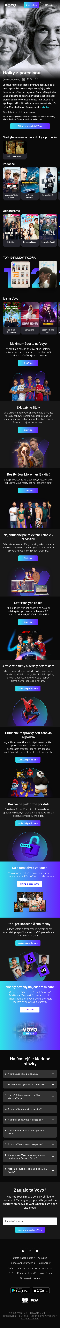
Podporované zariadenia (22, 1263)
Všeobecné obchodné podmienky (35, 1268)
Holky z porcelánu (14, 156)
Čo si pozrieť (44, 1263)
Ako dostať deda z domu (11, 196)
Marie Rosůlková (31, 116)
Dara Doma (29, 330)
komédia (7, 79)
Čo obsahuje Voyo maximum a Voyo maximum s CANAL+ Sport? (25, 1156)
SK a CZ (16, 79)
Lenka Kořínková (46, 116)
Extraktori (11, 242)
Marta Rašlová (9, 119)
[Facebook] (23, 1251)
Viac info (45, 107)
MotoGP (22, 614)
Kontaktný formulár (27, 1273)
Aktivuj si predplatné (28, 688)
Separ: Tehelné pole (48, 331)
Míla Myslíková (16, 116)
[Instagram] (30, 1251)
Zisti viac (28, 430)
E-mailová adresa (14, 1221)
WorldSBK (44, 614)
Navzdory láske (29, 242)
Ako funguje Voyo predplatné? (21, 1074)
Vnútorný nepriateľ (29, 196)
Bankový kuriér (48, 195)
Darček (11, 1268)
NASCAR (31, 614)
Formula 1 (41, 611)
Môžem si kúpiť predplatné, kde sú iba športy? (26, 1170)
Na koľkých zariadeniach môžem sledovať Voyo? (23, 1097)
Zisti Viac (28, 363)
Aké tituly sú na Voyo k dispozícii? (24, 1119)
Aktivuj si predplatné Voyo (30, 126)
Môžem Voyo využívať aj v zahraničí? (25, 1084)
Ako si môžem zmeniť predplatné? (24, 1144)
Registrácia (31, 5)
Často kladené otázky (24, 1258)
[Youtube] (37, 1251)
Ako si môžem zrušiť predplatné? (23, 1109)
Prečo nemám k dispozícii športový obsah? (24, 1132)
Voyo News (46, 1273)
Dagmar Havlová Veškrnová (29, 119)
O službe (42, 1258)
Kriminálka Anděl (48, 242)
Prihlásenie (48, 5)
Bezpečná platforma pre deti (28, 804)
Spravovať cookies (30, 1278)
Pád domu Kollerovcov (11, 331)
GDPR (11, 1273)
